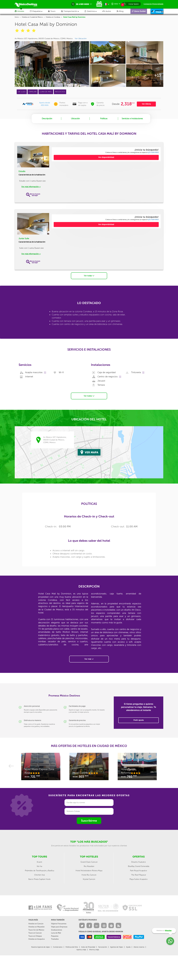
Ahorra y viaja (94, 949)
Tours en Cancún (35, 933)
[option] (41, 768)
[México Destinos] (28, 4)
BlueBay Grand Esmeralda (138, 866)
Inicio (17, 17)
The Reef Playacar (138, 875)
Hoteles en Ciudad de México (32, 17)
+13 (157, 75)
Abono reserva (139, 947)
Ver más (88, 659)
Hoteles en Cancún (35, 924)
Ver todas (88, 276)
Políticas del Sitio (72, 947)
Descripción (47, 118)
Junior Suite (24, 238)
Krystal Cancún (89, 879)
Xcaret (39, 862)
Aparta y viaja (81, 949)
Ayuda (128, 947)
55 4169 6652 (154, 152)
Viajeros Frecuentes (58, 924)
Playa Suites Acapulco (139, 879)
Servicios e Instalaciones (132, 118)
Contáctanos (57, 947)
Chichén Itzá (39, 875)
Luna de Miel (56, 933)
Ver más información (30, 187)
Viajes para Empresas (59, 927)
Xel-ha (39, 866)
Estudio (22, 171)
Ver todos (88, 396)
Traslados (55, 939)
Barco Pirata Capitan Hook (39, 879)
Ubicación (75, 118)
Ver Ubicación (81, 38)
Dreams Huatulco (138, 862)
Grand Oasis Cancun (89, 862)
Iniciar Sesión (133, 4)
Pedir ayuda (138, 720)
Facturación (102, 947)
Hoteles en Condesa (53, 17)
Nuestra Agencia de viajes (40, 947)
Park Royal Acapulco (138, 870)
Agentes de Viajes (116, 947)
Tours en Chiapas (35, 936)
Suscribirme (89, 820)
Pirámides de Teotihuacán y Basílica (39, 870)
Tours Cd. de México (36, 930)
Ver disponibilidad (106, 157)
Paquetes (54, 936)
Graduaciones (56, 930)
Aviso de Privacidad (88, 947)
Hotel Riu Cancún (89, 875)
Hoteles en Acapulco (36, 939)
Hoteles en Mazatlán (36, 927)
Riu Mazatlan (89, 866)
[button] (72, 11)
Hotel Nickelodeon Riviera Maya (89, 870)
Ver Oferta (146, 104)
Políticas (104, 118)
